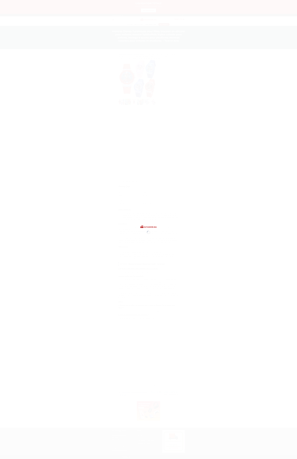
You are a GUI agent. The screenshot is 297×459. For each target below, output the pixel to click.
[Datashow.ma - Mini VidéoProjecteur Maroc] (148, 226)
